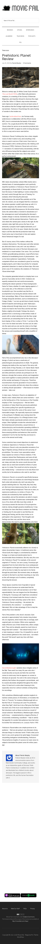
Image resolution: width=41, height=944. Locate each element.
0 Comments (27, 63)
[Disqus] (20, 814)
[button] (20, 77)
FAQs (25, 908)
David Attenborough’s (9, 668)
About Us (5, 908)
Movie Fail (20, 8)
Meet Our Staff (15, 908)
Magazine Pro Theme (31, 935)
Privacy (32, 908)
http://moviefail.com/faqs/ (20, 921)
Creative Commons (29, 917)
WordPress (20, 937)
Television (5, 50)
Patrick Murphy (16, 63)
